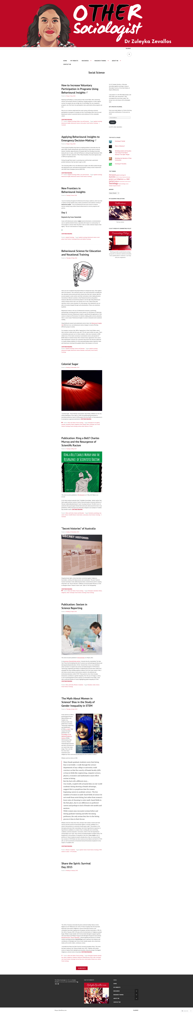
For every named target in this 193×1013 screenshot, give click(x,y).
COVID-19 (117, 177)
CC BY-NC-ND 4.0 (72, 982)
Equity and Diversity (126, 177)
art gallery (97, 422)
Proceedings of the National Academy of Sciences (66, 736)
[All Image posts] (62, 422)
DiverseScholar (80, 657)
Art (94, 422)
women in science (65, 851)
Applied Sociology (72, 121)
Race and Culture (72, 422)
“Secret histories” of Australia (78, 528)
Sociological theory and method (78, 239)
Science (66, 515)
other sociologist (90, 424)
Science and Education (80, 348)
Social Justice (79, 515)
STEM (100, 849)
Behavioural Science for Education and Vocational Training (81, 252)
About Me (115, 61)
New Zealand (83, 424)
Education (82, 350)
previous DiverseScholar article (72, 661)
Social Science (89, 123)
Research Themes (100, 61)
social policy (88, 350)
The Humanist (81, 495)
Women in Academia (78, 684)
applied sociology (98, 121)
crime (81, 123)
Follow (112, 122)
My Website (74, 61)
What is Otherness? (120, 146)
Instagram (75, 957)
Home (65, 61)
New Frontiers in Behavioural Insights (73, 190)
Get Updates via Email (115, 106)
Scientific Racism (72, 515)
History (72, 424)
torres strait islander (86, 959)
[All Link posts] (62, 121)
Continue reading (66, 119)
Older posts (82, 968)
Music (91, 957)
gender (81, 849)
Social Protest (121, 181)
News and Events (70, 513)
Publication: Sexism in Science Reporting (74, 606)
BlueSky (128, 48)
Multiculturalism (86, 957)
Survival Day (78, 959)
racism (62, 515)
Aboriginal (90, 422)
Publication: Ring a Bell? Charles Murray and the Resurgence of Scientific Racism (80, 441)
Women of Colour (89, 426)
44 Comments (73, 851)
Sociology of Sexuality (120, 163)
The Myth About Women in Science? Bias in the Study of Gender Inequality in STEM (78, 702)
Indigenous (77, 424)
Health (114, 179)
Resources (85, 61)
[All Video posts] (62, 955)
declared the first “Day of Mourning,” (70, 937)
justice (84, 123)
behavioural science (75, 123)
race (96, 424)
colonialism (68, 424)
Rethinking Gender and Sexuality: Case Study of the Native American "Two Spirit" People (123, 152)
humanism (91, 513)
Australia (63, 424)
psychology (96, 513)
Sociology (95, 123)
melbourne (79, 957)
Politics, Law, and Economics (83, 121)
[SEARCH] (129, 54)
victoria (99, 959)
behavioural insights (65, 123)
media (94, 684)
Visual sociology (79, 422)
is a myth (67, 729)
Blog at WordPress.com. (61, 1010)
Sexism (85, 849)
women (127, 183)
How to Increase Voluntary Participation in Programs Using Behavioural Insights (79, 88)
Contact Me (67, 64)
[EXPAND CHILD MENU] (136, 991)
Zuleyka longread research (114, 185)
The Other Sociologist (60, 980)
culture (65, 957)
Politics (125, 179)
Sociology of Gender (120, 141)
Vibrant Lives (94, 959)
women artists (81, 426)
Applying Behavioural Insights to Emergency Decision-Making (80, 138)
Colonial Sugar (69, 364)
